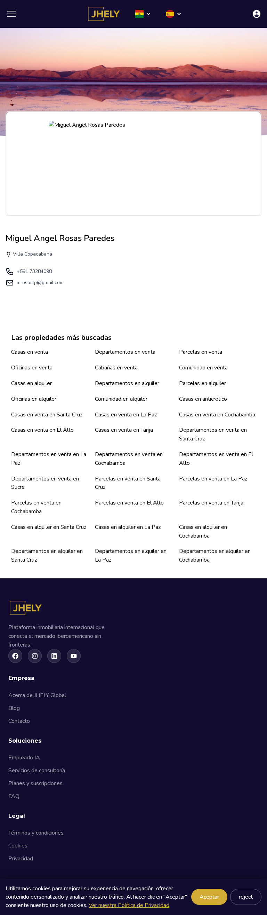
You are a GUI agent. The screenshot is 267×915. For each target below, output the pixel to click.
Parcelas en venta (200, 352)
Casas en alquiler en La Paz (128, 527)
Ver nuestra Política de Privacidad (129, 905)
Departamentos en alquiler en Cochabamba (215, 555)
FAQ (13, 796)
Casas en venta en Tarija (124, 430)
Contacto (19, 721)
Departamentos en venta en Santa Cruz (213, 434)
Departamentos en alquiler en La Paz (131, 555)
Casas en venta (29, 352)
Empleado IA (24, 757)
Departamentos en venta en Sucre (45, 483)
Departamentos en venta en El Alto (216, 459)
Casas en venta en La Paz (126, 415)
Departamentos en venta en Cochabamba (129, 459)
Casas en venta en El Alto (42, 430)
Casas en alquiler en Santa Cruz (48, 527)
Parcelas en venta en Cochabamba (36, 507)
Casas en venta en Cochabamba (217, 415)
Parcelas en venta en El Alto (129, 503)
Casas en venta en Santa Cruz (46, 415)
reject (246, 897)
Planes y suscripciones (35, 783)
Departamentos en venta (125, 352)
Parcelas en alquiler (202, 383)
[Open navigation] (11, 14)
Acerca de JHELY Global (37, 695)
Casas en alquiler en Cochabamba (203, 531)
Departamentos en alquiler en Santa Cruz (47, 555)
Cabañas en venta (116, 368)
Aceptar (209, 897)
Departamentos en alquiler (127, 383)
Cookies (17, 846)
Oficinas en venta (31, 368)
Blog (14, 708)
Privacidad (20, 858)
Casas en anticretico (203, 399)
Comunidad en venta (203, 368)
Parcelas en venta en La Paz (213, 479)
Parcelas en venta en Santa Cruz (128, 483)
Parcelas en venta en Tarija (211, 503)
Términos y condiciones (36, 833)
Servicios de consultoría (36, 770)
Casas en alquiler (31, 383)
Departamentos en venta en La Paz (48, 459)
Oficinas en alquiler (33, 399)
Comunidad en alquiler (121, 399)
